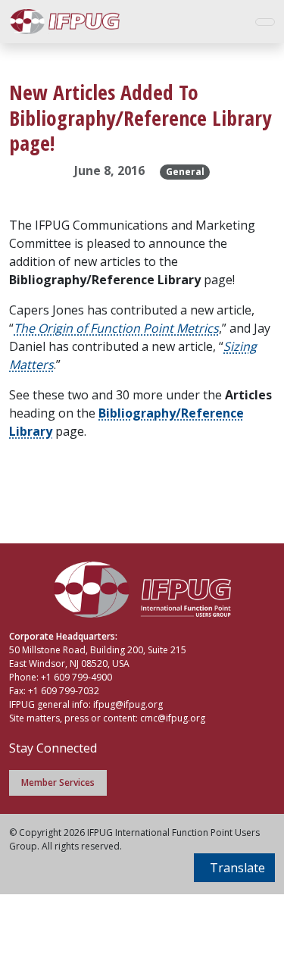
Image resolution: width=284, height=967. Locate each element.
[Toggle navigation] (265, 22)
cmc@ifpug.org (172, 718)
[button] (234, 867)
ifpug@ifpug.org (128, 704)
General (185, 171)
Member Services (58, 782)
